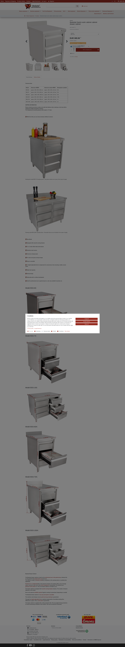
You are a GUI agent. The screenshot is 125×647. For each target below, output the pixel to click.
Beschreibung (29, 77)
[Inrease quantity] (74, 49)
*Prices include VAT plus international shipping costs (37, 636)
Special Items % (97, 13)
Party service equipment (94, 11)
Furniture (37, 15)
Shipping (76, 56)
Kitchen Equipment (81, 11)
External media (47, 331)
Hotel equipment (71, 11)
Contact (84, 639)
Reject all (86, 324)
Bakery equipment (23, 11)
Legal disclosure (46, 639)
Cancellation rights (28, 639)
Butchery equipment (35, 11)
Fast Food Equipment (47, 11)
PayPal (54, 331)
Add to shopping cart (87, 49)
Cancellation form (37, 639)
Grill (64, 11)
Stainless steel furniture (108, 13)
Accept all (87, 318)
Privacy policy (54, 639)
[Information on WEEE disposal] (87, 631)
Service (28, 626)
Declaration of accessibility (65, 639)
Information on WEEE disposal (94, 639)
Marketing (38, 331)
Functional (61, 331)
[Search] (77, 6)
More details (67, 331)
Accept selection (86, 321)
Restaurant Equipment (107, 11)
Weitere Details (37, 77)
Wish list (72, 53)
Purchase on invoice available (56, 627)
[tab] (29, 77)
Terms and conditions (77, 639)
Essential (31, 331)
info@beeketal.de (32, 627)
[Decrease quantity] (74, 51)
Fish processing (57, 11)
